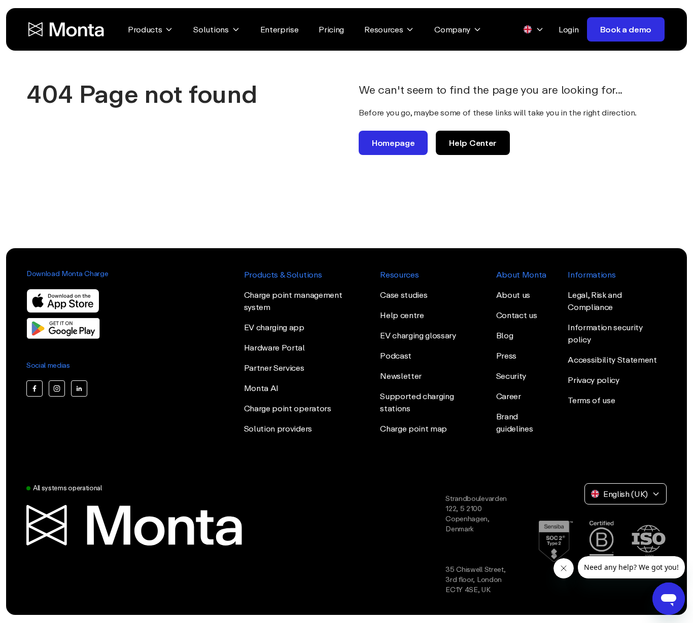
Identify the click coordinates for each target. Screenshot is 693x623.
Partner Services (274, 368)
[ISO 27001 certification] (648, 541)
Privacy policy (593, 380)
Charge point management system (293, 301)
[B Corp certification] (601, 541)
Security (511, 376)
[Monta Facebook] (34, 388)
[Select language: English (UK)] (533, 29)
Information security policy (605, 333)
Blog (504, 335)
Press (506, 356)
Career (508, 396)
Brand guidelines (514, 422)
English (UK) (625, 494)
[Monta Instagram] (57, 388)
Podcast (395, 356)
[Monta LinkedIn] (79, 388)
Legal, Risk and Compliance (594, 301)
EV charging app (274, 327)
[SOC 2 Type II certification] (556, 541)
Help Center (472, 143)
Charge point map (413, 428)
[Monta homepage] (67, 29)
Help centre (402, 315)
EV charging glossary (418, 335)
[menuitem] (150, 29)
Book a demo (625, 29)
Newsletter (401, 376)
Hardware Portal (274, 347)
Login (568, 29)
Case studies (403, 295)
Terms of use (591, 400)
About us (513, 295)
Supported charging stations (417, 402)
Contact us (516, 315)
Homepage (393, 143)
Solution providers (278, 428)
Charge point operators (287, 408)
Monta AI (261, 388)
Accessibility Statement (612, 360)
